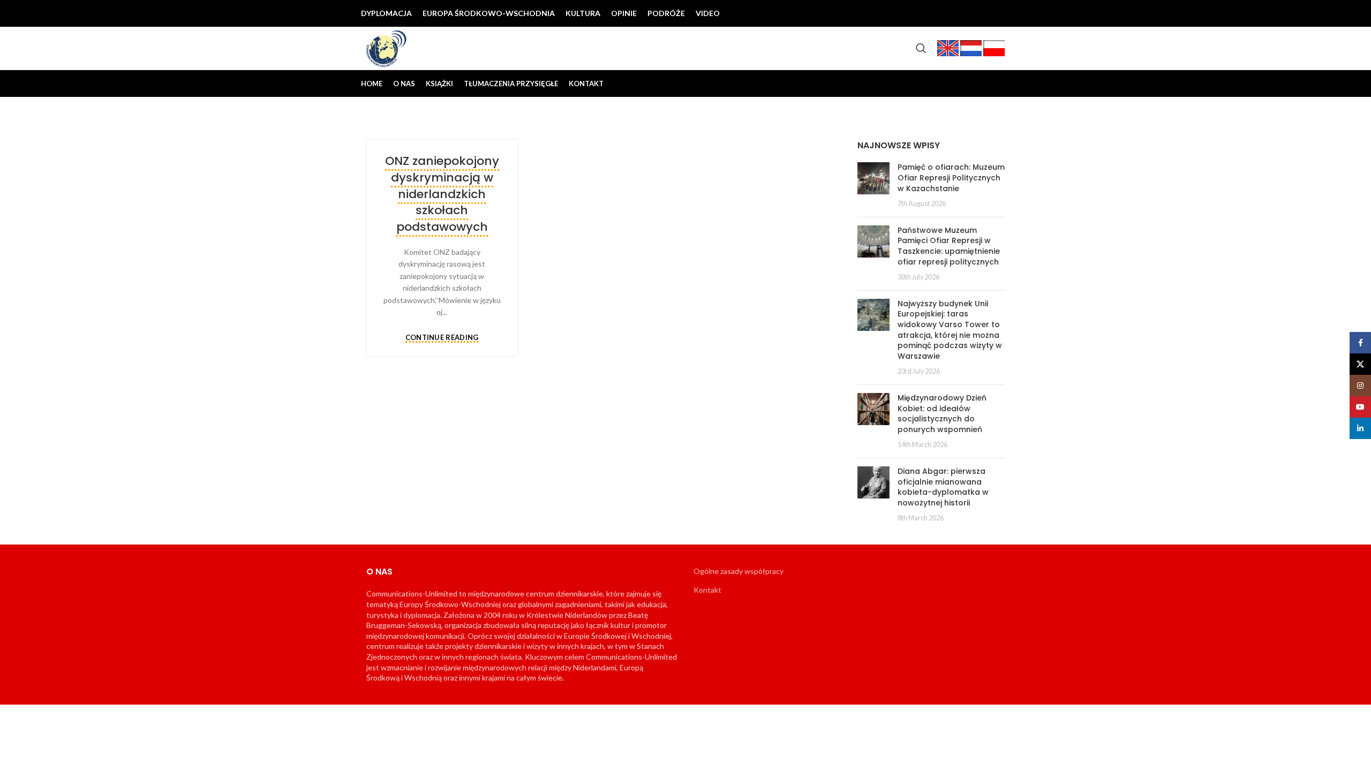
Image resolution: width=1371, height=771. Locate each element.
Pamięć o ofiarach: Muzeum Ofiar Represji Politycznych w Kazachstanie (951, 177)
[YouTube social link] (979, 13)
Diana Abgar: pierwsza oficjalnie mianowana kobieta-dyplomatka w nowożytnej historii (943, 487)
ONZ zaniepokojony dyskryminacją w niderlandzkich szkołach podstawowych (442, 194)
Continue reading (442, 338)
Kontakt (707, 589)
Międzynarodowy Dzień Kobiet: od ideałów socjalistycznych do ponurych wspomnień (942, 413)
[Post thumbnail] (873, 185)
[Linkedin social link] (996, 13)
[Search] (921, 48)
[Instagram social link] (961, 13)
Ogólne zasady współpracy (739, 571)
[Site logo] (386, 47)
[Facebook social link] (927, 13)
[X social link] (944, 13)
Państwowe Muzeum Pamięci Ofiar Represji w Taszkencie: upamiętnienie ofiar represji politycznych (949, 246)
